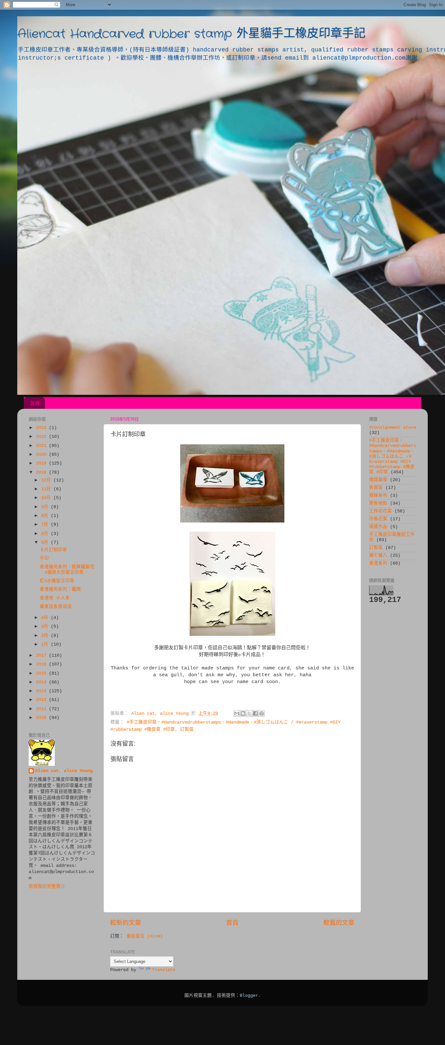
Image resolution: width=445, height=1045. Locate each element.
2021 (42, 445)
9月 (46, 507)
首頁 (35, 403)
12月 (47, 480)
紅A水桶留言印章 (57, 581)
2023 (42, 427)
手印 (44, 558)
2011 (42, 709)
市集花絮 (378, 519)
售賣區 (376, 487)
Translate (163, 969)
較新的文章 (125, 923)
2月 (46, 635)
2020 (42, 454)
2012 (42, 699)
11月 (47, 489)
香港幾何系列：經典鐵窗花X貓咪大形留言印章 (67, 570)
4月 (46, 617)
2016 (42, 664)
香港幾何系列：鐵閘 (60, 589)
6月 (46, 533)
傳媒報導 (378, 480)
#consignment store (392, 427)
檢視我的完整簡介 (47, 886)
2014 (42, 682)
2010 (42, 717)
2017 (42, 655)
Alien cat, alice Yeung (64, 770)
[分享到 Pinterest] (261, 713)
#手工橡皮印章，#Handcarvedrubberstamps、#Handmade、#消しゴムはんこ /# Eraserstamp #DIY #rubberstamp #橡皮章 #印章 (392, 456)
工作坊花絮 (380, 511)
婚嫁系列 (378, 495)
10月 (47, 497)
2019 (42, 463)
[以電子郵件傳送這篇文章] (237, 713)
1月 (46, 644)
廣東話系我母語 (56, 606)
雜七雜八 (378, 555)
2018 (42, 472)
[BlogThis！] (243, 713)
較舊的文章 (338, 923)
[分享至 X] (249, 713)
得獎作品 (378, 526)
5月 (46, 542)
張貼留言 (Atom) (144, 936)
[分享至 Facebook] (255, 713)
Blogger (249, 995)
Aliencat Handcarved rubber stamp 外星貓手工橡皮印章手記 (191, 34)
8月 (46, 515)
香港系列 (378, 563)
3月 (46, 626)
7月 (46, 524)
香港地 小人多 (55, 598)
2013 (42, 691)
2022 (42, 436)
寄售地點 (378, 503)
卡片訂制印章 (53, 550)
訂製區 (187, 729)
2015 (42, 673)
